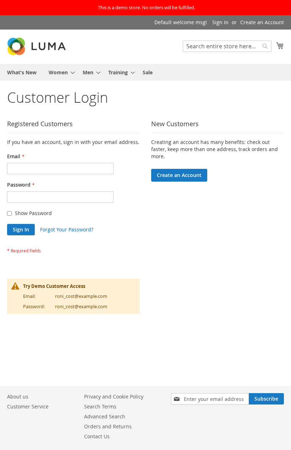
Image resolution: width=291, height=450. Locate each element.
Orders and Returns (108, 426)
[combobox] (227, 46)
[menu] (145, 72)
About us (17, 396)
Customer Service (28, 406)
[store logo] (37, 46)
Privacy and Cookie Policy (113, 396)
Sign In (220, 22)
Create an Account (262, 22)
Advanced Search (104, 416)
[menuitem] (22, 72)
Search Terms (100, 406)
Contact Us (97, 436)
